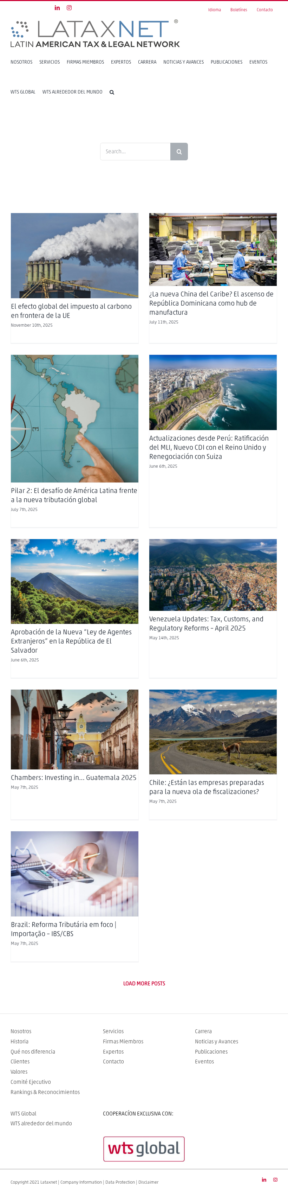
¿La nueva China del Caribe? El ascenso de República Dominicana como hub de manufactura (211, 303)
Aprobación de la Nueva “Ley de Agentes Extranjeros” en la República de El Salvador (71, 641)
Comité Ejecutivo (31, 1082)
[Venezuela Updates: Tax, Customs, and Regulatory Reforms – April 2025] (213, 575)
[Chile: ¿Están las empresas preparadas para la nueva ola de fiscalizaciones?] (213, 732)
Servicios (113, 1031)
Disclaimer (148, 1182)
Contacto (113, 1061)
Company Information (81, 1182)
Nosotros (21, 1031)
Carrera (203, 1031)
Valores (19, 1072)
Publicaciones (211, 1052)
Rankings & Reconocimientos (45, 1092)
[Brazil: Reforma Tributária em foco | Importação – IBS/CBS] (74, 873)
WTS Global (23, 1114)
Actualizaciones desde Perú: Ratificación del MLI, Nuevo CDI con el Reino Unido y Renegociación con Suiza (209, 447)
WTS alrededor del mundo (41, 1123)
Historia (19, 1041)
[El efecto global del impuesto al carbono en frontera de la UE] (74, 255)
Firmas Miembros (123, 1041)
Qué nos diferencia (33, 1052)
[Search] (112, 92)
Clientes (20, 1061)
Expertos (113, 1052)
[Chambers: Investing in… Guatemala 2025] (74, 729)
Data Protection (120, 1182)
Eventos (204, 1061)
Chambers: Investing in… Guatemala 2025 (74, 777)
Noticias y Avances (216, 1041)
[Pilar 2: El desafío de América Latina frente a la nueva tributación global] (74, 418)
